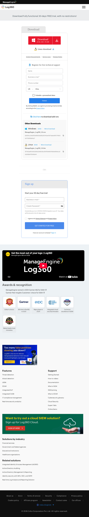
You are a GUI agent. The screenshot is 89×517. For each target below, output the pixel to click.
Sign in (53, 233)
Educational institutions (10, 450)
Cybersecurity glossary (56, 397)
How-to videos (53, 378)
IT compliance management (12, 397)
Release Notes (57, 57)
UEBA (4, 382)
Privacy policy (77, 495)
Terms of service (33, 495)
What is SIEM (52, 386)
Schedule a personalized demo (45, 95)
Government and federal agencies (14, 447)
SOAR (4, 386)
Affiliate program (31, 500)
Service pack (47, 57)
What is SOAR (53, 394)
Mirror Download (49, 129)
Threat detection (8, 374)
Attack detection (8, 378)
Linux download (44, 49)
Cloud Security (53, 401)
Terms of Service (40, 218)
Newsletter (46, 500)
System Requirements (33, 57)
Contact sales (61, 500)
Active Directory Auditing (11, 468)
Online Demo (52, 409)
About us (9, 495)
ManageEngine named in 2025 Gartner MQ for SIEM (25, 290)
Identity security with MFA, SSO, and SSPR (17, 476)
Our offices (76, 500)
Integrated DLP (7, 390)
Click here (37, 117)
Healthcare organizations (11, 454)
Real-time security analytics (11, 401)
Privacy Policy (40, 108)
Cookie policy (13, 500)
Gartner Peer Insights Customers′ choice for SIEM (24, 293)
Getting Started (53, 374)
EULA (20, 495)
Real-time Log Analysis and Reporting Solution (18, 479)
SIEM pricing (52, 390)
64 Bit (39, 129)
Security (48, 495)
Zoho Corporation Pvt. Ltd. (39, 511)
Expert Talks (52, 405)
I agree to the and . (42, 218)
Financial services (8, 443)
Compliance (62, 495)
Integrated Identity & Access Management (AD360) (20, 464)
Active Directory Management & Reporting (17, 472)
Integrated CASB (8, 394)
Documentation (53, 382)
